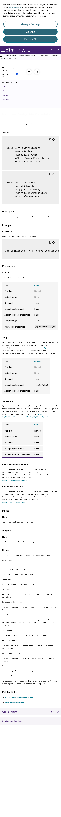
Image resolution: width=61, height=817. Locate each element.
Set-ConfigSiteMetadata (15, 702)
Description (6, 91)
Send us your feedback (12, 721)
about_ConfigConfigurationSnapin (19, 697)
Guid (36, 425)
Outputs (5, 108)
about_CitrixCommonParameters (16, 480)
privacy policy (14, 7)
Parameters (6, 99)
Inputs (5, 104)
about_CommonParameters (13, 502)
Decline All (30, 39)
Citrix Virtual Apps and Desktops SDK (21, 56)
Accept (30, 31)
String (36, 285)
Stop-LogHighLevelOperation (38, 417)
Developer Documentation (23, 50)
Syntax (5, 86)
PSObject (38, 361)
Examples (6, 95)
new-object (44, 348)
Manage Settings (30, 24)
